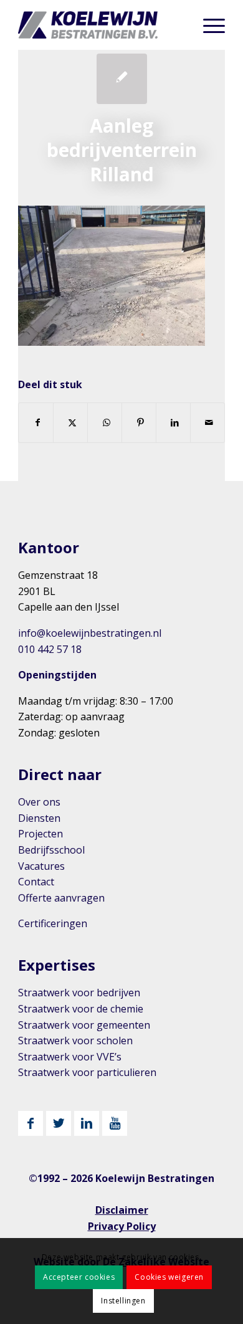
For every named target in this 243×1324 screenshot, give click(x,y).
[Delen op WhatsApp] (105, 422)
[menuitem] (208, 25)
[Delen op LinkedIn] (173, 422)
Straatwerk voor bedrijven (79, 992)
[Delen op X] (70, 422)
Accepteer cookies (79, 1277)
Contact (36, 881)
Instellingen (123, 1300)
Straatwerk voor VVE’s (70, 1057)
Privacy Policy (122, 1226)
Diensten (39, 818)
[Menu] (208, 25)
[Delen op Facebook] (36, 422)
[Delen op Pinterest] (139, 422)
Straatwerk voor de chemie (80, 1009)
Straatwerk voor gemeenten (84, 1025)
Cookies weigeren (169, 1277)
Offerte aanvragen (61, 898)
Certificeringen (52, 923)
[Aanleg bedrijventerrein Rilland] (122, 79)
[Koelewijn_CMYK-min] (100, 25)
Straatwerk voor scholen (75, 1040)
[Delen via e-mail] (207, 422)
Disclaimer (121, 1210)
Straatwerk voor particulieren (87, 1072)
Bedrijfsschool (51, 850)
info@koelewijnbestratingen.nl (89, 633)
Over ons (39, 802)
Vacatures (41, 866)
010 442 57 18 (50, 649)
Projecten (40, 834)
